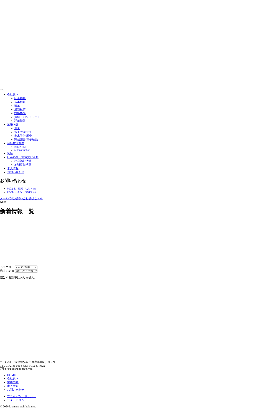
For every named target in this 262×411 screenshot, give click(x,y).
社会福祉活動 (22, 160)
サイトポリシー (17, 400)
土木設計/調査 (23, 135)
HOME (11, 375)
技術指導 (20, 113)
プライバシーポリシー (21, 396)
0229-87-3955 (22, 191)
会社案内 (13, 94)
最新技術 (20, 109)
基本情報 (20, 102)
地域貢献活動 (22, 164)
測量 (17, 128)
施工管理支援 (22, 131)
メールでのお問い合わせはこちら (21, 198)
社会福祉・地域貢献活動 (22, 157)
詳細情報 (20, 120)
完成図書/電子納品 (26, 139)
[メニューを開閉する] (1, 89)
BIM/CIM (20, 146)
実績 (10, 153)
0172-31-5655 (22, 188)
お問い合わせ (15, 172)
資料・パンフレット (27, 116)
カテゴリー (7, 267)
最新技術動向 (15, 143)
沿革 (17, 105)
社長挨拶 (20, 98)
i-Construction (22, 150)
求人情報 (13, 168)
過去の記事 (7, 270)
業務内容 (13, 124)
